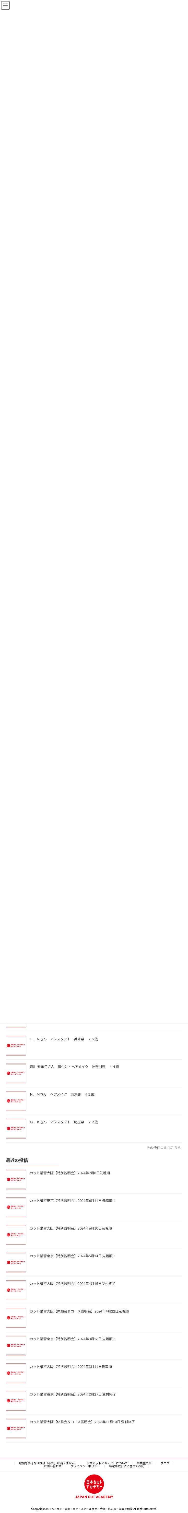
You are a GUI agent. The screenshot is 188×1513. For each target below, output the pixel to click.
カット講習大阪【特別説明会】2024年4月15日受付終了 (72, 1284)
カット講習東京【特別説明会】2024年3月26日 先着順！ (73, 1339)
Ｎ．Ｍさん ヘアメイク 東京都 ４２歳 (64, 1094)
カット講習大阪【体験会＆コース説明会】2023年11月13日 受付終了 (82, 1422)
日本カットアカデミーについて (107, 1463)
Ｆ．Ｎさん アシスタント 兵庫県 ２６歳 (65, 1039)
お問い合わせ (52, 1466)
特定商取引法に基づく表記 (126, 1466)
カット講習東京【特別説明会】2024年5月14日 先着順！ (73, 1256)
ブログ (165, 1463)
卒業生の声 (144, 1463)
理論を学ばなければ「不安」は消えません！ (48, 1463)
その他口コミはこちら (164, 1148)
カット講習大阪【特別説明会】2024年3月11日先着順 (71, 1367)
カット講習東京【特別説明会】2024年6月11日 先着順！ (73, 1201)
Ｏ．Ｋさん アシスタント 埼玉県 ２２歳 (65, 1122)
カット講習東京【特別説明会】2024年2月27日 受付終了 (73, 1394)
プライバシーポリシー (85, 1466)
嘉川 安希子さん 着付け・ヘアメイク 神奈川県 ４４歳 (76, 1067)
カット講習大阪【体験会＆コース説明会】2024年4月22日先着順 (79, 1311)
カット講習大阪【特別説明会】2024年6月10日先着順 (71, 1228)
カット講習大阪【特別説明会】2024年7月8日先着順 (70, 1173)
